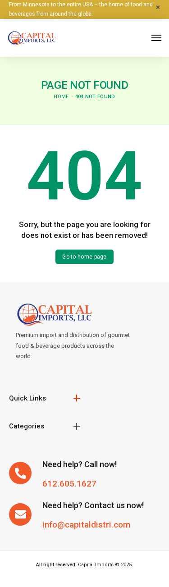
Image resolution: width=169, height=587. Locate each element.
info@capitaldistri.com (86, 524)
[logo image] (31, 37)
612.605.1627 (69, 483)
